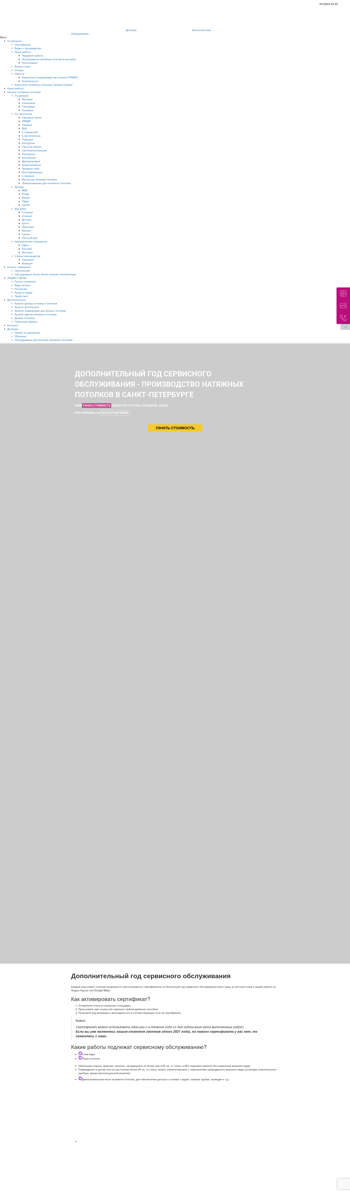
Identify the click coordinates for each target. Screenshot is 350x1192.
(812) (328, 4)
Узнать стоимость (175, 427)
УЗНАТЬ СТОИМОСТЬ (96, 405)
